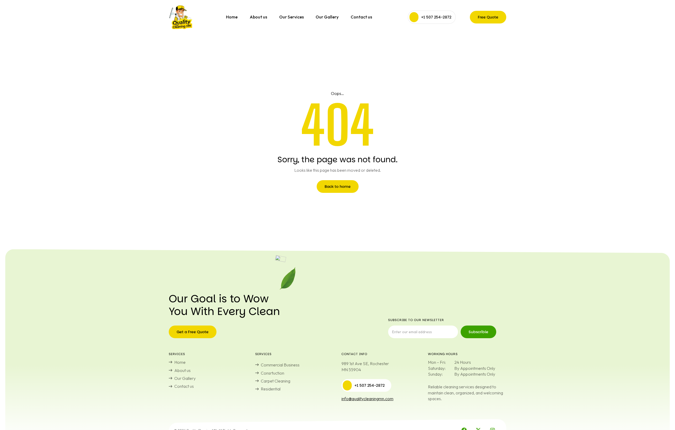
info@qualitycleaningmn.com (367, 398)
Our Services (291, 17)
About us (258, 17)
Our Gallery (327, 17)
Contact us (361, 17)
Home (232, 17)
